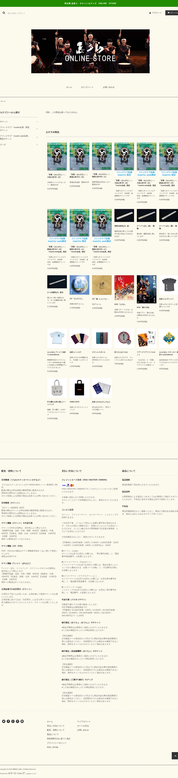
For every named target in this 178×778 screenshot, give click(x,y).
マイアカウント (84, 721)
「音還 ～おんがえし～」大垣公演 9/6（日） (56, 176)
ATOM (55, 747)
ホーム (69, 87)
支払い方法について (56, 726)
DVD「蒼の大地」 (143, 307)
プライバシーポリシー (56, 743)
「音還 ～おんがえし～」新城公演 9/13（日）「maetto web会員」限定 (56, 249)
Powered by (4, 773)
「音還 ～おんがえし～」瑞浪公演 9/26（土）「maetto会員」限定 (79, 249)
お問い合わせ (109, 87)
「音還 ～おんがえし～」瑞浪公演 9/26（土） (101, 175)
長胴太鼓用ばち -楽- (121, 226)
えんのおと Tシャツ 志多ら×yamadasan (56, 353)
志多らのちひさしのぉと (101, 402)
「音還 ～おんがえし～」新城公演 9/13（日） (79, 175)
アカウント (157, 13)
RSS (49, 747)
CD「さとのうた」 (77, 299)
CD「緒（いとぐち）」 (101, 299)
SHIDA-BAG (74, 402)
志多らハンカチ (75, 352)
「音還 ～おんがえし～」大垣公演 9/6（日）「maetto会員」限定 (123, 182)
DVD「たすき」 (120, 304)
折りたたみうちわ (121, 352)
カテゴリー (86, 87)
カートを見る (83, 726)
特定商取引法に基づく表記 (58, 738)
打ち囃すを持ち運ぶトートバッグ (56, 403)
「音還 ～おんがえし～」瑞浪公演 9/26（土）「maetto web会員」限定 (101, 249)
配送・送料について (56, 730)
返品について (53, 734)
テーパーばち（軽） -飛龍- (145, 227)
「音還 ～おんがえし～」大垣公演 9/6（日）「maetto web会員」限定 (146, 182)
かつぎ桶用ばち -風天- (55, 292)
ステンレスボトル (98, 352)
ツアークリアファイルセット (146, 353)
